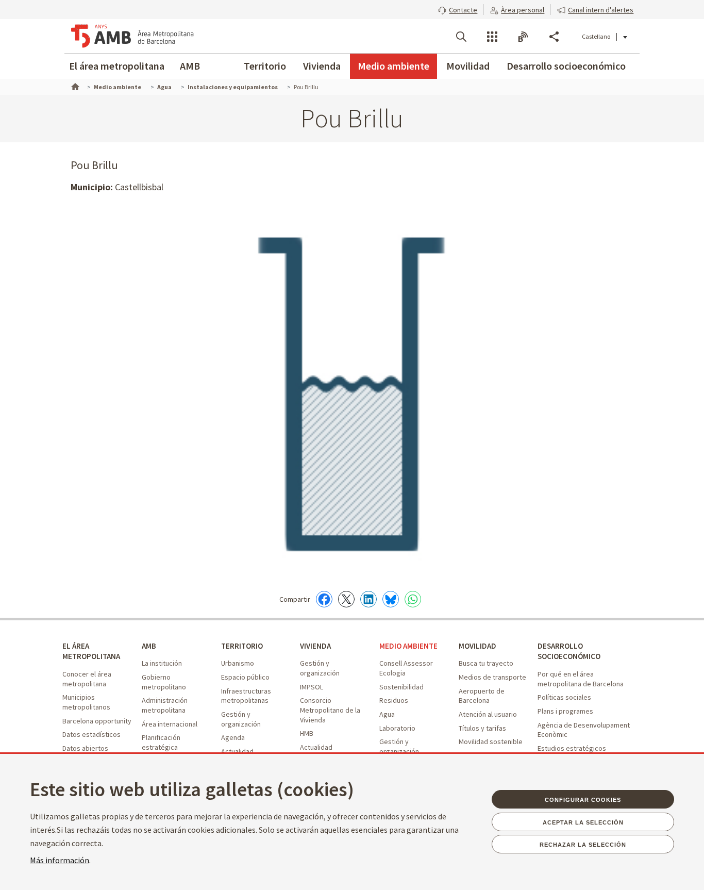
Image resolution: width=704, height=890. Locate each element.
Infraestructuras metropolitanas (246, 695)
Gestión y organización (241, 719)
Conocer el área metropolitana (86, 678)
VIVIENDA (315, 646)
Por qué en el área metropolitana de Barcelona (581, 678)
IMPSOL (311, 686)
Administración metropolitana (165, 705)
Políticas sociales (564, 697)
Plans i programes (565, 711)
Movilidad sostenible (491, 741)
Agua (387, 714)
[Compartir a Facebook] (324, 599)
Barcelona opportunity (96, 721)
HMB (306, 733)
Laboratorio (397, 728)
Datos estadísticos (91, 734)
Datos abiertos (85, 748)
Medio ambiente (393, 65)
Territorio (265, 65)
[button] (457, 8)
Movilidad (468, 65)
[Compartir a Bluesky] (390, 599)
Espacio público (245, 677)
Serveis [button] (492, 37)
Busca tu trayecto (486, 663)
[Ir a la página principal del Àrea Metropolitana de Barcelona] (132, 36)
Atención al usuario (488, 714)
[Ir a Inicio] (74, 85)
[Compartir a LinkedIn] (368, 599)
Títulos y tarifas (482, 728)
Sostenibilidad (401, 686)
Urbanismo (237, 663)
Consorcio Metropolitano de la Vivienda (330, 710)
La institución (162, 663)
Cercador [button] (461, 37)
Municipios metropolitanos (86, 702)
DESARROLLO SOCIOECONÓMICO (569, 651)
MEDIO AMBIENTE (408, 646)
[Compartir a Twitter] (346, 599)
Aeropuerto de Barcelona (482, 695)
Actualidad (237, 751)
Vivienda (322, 65)
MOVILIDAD (477, 646)
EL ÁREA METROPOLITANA (91, 651)
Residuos (393, 700)
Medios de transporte (492, 677)
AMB (190, 65)
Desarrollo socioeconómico (566, 65)
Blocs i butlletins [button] (523, 37)
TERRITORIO (242, 646)
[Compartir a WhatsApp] (413, 599)
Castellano (596, 36)
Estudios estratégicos (572, 748)
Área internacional (169, 724)
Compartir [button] (554, 37)
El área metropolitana (116, 65)
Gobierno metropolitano (164, 681)
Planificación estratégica (161, 742)
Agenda (233, 737)
